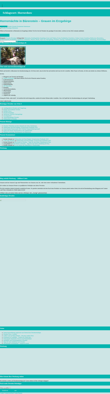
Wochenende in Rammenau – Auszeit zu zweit (16, 343)
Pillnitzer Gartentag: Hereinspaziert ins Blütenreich (17, 132)
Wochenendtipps (101, 39)
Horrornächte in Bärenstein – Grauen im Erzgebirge (35, 21)
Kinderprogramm (4, 39)
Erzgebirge (43, 38)
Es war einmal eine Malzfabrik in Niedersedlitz (27, 145)
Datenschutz (6, 6)
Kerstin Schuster (12, 26)
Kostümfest (13, 39)
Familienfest (64, 38)
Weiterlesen (4, 35)
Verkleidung (93, 39)
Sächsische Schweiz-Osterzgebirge (12, 114)
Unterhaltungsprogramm (71, 39)
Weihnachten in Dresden (10, 119)
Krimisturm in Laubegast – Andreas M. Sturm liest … (17, 337)
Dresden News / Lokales (10, 334)
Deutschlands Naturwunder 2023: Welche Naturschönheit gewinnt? (21, 129)
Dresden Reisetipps (11, 38)
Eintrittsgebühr (35, 38)
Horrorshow (100, 38)
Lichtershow (26, 39)
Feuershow (71, 38)
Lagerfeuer (20, 39)
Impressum (6, 5)
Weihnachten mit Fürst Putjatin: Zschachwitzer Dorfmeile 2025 (20, 127)
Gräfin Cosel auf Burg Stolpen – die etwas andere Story (18, 335)
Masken (33, 39)
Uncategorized (7, 116)
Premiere (56, 39)
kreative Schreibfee (8, 78)
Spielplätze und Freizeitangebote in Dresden (15, 340)
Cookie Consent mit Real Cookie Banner (11, 393)
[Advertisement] (55, 165)
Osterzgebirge (49, 39)
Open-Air (42, 39)
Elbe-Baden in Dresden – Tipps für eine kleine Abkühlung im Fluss (32, 142)
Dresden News (7, 111)
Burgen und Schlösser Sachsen (11, 109)
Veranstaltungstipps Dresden (11, 117)
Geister (77, 38)
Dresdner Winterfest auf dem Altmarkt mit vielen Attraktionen (20, 126)
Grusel (81, 38)
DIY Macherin (7, 86)
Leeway (19, 390)
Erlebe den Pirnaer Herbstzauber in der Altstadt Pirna (17, 130)
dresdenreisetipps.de (5, 2)
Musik (37, 39)
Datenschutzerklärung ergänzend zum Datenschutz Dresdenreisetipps (22, 332)
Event (58, 38)
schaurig (62, 39)
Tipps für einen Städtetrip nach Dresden (14, 342)
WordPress (11, 390)
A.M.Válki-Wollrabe (9, 140)
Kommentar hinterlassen (23, 26)
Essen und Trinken (51, 38)
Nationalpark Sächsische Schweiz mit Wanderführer (17, 339)
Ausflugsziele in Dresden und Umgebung (14, 108)
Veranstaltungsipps (84, 39)
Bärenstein (28, 38)
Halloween (93, 38)
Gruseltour (86, 38)
